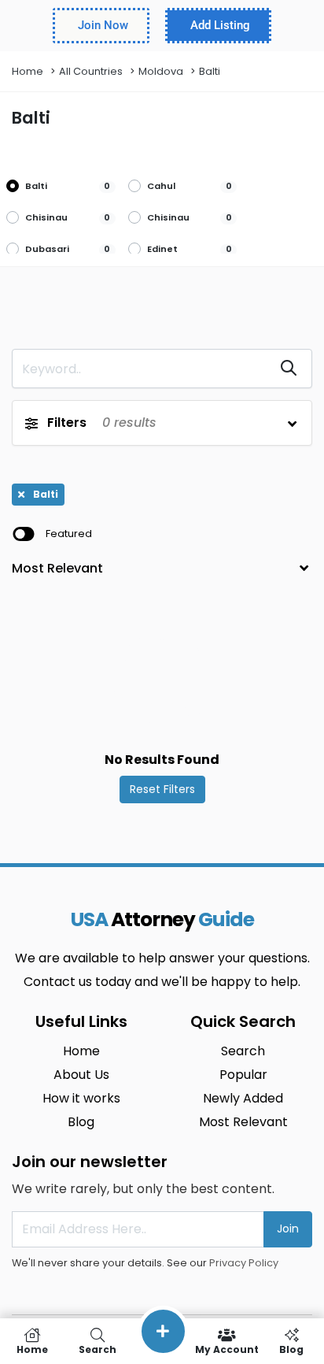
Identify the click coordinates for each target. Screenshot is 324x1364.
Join (288, 1228)
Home (27, 71)
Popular (243, 1075)
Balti (209, 71)
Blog (81, 1122)
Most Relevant (243, 1122)
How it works (81, 1098)
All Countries (91, 71)
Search (243, 1051)
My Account (227, 1349)
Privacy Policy (243, 1262)
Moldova (160, 71)
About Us (81, 1075)
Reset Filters (162, 789)
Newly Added (243, 1098)
